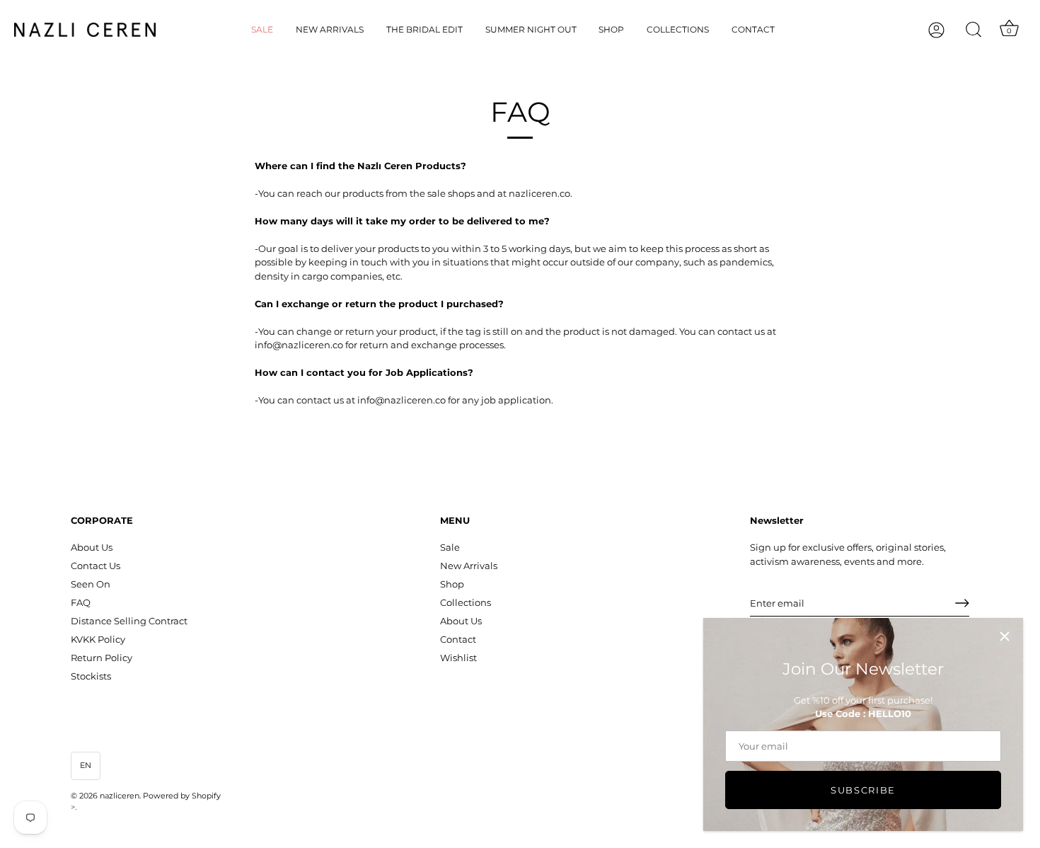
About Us (91, 547)
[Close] (1004, 636)
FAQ (81, 602)
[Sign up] (962, 603)
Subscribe (863, 790)
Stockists (91, 676)
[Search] (973, 29)
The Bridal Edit (424, 29)
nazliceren (119, 796)
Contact (753, 29)
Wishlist (458, 657)
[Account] (949, 30)
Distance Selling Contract (129, 620)
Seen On (90, 584)
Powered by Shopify (182, 796)
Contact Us (95, 565)
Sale (262, 29)
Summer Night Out (531, 29)
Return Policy (101, 657)
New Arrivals (330, 29)
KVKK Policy (98, 639)
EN (85, 765)
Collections (678, 29)
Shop (611, 29)
